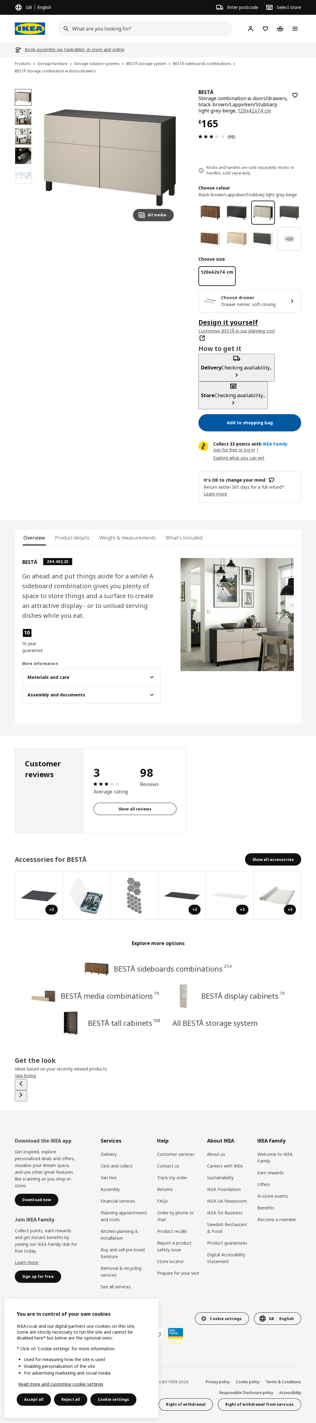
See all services (116, 1287)
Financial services (118, 1201)
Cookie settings (113, 1399)
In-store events (272, 1196)
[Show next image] (166, 157)
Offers (263, 1184)
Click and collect (117, 1166)
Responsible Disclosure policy (246, 1392)
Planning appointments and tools (124, 1216)
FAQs (162, 1201)
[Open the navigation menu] (295, 28)
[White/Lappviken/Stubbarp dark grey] (263, 239)
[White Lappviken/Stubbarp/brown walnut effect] (210, 239)
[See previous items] (21, 1084)
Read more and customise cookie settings (60, 1384)
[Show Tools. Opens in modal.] (87, 896)
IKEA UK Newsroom (227, 1201)
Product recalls (172, 1231)
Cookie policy (248, 1381)
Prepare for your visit (178, 1273)
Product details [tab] (72, 537)
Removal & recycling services (121, 1271)
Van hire (109, 1177)
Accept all (34, 1399)
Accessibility (290, 1392)
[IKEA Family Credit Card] (175, 1333)
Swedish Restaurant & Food (227, 1227)
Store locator (170, 1261)
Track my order (172, 1177)
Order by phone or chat (175, 1216)
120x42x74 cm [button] (254, 111)
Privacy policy (218, 1381)
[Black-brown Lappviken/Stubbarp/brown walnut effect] (210, 212)
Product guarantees (227, 1243)
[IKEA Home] (30, 28)
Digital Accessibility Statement (226, 1258)
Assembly (110, 1189)
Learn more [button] (215, 494)
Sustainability (220, 1177)
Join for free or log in (234, 450)
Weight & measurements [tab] (127, 537)
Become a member (276, 1219)
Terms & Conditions (283, 1381)
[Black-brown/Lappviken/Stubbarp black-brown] (236, 212)
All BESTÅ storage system (215, 1023)
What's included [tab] (184, 537)
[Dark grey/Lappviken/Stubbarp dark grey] (289, 212)
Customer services (175, 1154)
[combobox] (142, 28)
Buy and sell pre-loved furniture (123, 1253)
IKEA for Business (225, 1213)
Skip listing (25, 1075)
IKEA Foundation (224, 1189)
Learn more (26, 1262)
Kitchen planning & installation (119, 1234)
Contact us (168, 1166)
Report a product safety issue (174, 1246)
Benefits (265, 1208)
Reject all (70, 1399)
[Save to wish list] (295, 95)
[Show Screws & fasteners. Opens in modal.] (134, 896)
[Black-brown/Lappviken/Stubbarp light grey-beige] (263, 212)
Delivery (109, 1154)
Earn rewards (270, 1173)
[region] (110, 157)
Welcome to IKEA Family (275, 1157)
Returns (165, 1189)
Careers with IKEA (225, 1166)
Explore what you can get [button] (238, 458)
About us (216, 1154)
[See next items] (21, 1095)
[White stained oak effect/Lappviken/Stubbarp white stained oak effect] (236, 239)
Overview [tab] (34, 537)
